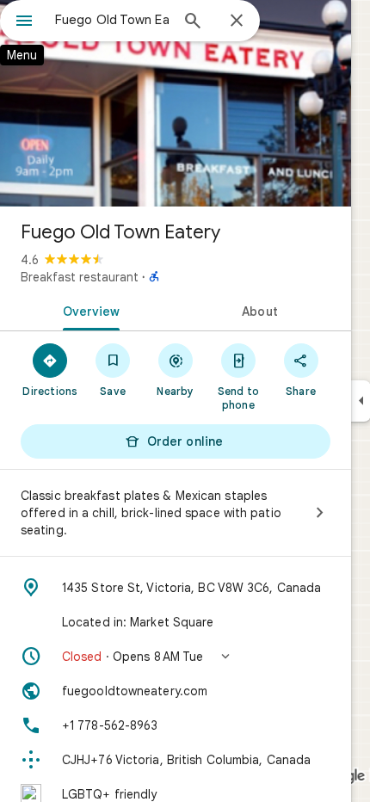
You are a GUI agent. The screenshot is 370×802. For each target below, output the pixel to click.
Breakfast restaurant (80, 277)
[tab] (87, 309)
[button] (175, 656)
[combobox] (112, 19)
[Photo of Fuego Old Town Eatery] (175, 103)
